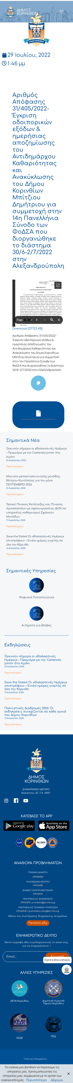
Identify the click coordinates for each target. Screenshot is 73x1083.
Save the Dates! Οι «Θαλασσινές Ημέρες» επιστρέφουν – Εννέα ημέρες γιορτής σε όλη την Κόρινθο (35, 540)
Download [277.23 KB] (27, 328)
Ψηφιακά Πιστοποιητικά (36, 597)
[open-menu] (61, 12)
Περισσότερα (36, 1080)
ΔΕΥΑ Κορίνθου (19, 1001)
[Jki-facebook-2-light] (16, 800)
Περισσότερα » (14, 466)
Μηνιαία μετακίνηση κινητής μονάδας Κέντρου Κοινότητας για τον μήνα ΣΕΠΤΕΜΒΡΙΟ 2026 (33, 480)
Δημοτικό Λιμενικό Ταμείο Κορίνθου (53, 1002)
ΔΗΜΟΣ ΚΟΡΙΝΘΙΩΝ (27, 12)
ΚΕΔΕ (19, 1038)
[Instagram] (6, 800)
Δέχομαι (57, 1080)
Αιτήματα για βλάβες (37, 625)
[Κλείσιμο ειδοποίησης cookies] (68, 1073)
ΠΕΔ (53, 1036)
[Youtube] (25, 800)
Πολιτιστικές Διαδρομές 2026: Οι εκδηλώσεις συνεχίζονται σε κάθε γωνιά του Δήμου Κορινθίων (35, 712)
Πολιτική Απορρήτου (35, 1059)
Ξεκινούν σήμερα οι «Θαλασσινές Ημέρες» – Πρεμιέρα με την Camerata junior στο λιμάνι (36, 452)
